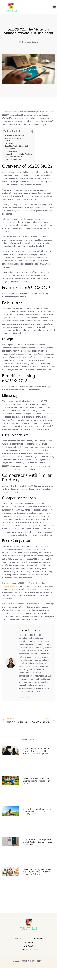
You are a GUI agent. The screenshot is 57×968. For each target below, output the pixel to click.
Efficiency (12, 149)
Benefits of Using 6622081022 (16, 146)
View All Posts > (26, 697)
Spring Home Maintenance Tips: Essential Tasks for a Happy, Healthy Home (37, 811)
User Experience (14, 151)
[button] (54, 7)
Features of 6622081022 (14, 138)
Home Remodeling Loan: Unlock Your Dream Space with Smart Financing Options (37, 871)
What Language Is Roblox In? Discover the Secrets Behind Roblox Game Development (36, 751)
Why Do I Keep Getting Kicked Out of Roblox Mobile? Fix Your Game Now (37, 842)
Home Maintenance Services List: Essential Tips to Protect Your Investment (38, 780)
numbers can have (9, 586)
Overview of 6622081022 (14, 135)
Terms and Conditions (29, 950)
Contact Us (38, 938)
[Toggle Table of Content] (29, 131)
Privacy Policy (28, 942)
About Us (17, 938)
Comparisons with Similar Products (18, 154)
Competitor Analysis (15, 157)
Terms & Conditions (28, 946)
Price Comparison (15, 159)
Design (11, 143)
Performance (13, 141)
